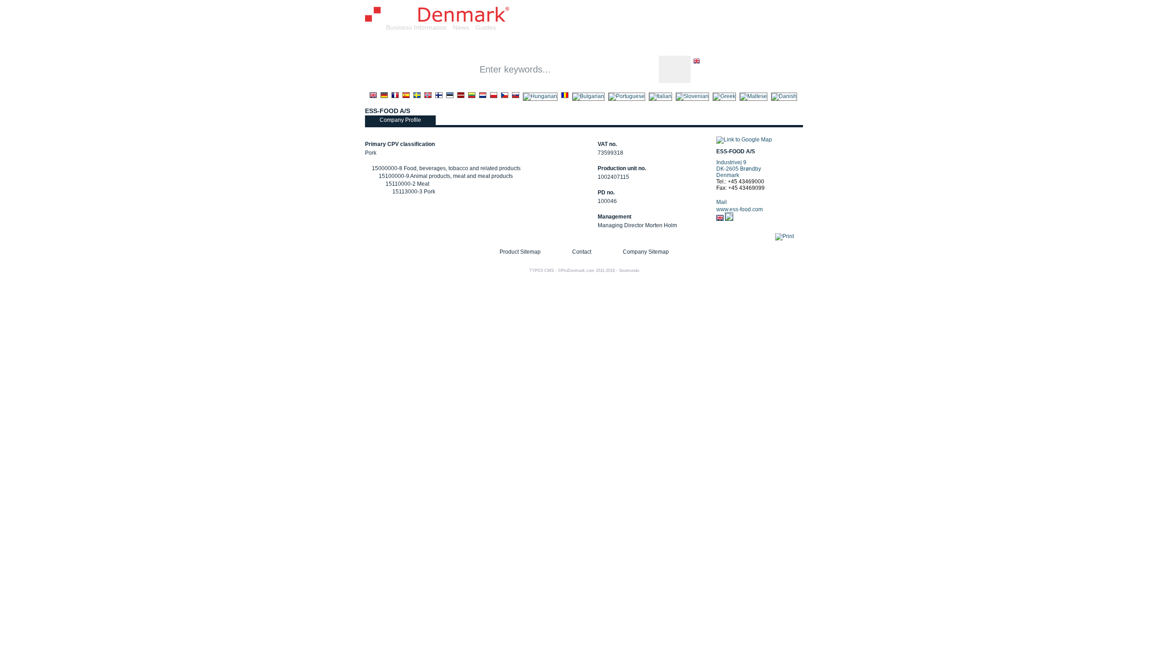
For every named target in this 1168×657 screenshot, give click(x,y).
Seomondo (629, 270)
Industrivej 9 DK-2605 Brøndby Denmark (738, 168)
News (461, 27)
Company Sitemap (646, 252)
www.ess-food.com (739, 209)
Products (515, 45)
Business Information (416, 27)
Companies (466, 45)
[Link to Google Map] (744, 139)
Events (669, 45)
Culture (631, 45)
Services (558, 45)
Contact (581, 252)
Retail (596, 45)
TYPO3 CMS (541, 270)
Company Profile (400, 120)
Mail (721, 202)
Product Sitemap (520, 252)
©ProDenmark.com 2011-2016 (586, 270)
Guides (485, 27)
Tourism (708, 45)
